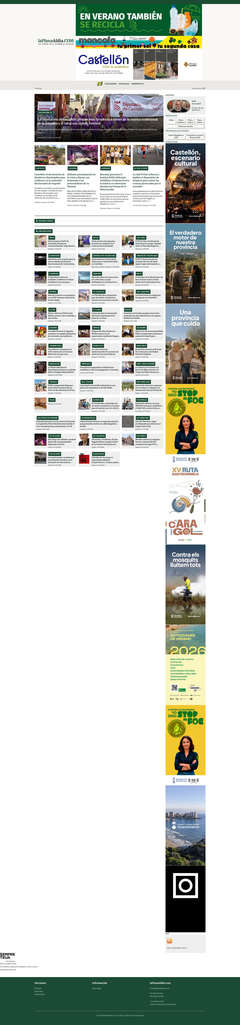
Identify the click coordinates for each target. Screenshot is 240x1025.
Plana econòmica (185, 126)
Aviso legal (96, 988)
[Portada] (100, 84)
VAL (204, 88)
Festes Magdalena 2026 (176, 136)
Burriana (103, 208)
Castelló (37, 202)
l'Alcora (69, 205)
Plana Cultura (190, 121)
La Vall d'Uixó (137, 205)
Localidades (111, 83)
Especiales (124, 83)
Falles (171, 120)
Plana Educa (199, 121)
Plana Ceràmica (181, 121)
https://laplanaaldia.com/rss (177, 948)
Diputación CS (42, 137)
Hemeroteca (137, 83)
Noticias (39, 88)
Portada (37, 988)
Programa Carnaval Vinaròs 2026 (195, 136)
